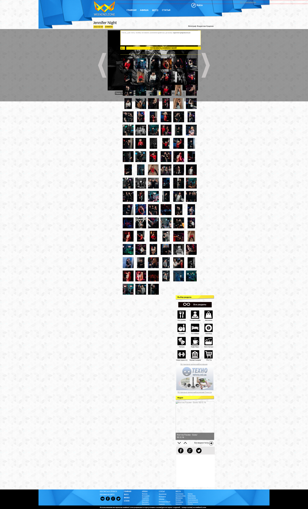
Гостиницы (179, 502)
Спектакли (145, 500)
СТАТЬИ (162, 491)
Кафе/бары (192, 496)
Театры (190, 494)
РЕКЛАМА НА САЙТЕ (107, 494)
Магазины (179, 498)
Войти (199, 5)
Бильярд (179, 504)
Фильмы (145, 494)
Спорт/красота (193, 500)
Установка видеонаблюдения (193, 364)
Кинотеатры (192, 498)
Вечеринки (145, 496)
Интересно (145, 504)
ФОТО (126, 494)
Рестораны (179, 494)
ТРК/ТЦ (190, 504)
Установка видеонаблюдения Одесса (194, 392)
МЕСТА (178, 491)
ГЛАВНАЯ (127, 491)
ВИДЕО (126, 497)
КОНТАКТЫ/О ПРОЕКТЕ (108, 491)
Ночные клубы (180, 496)
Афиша (144, 10)
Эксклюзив (162, 494)
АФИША (145, 491)
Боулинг (178, 500)
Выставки (145, 502)
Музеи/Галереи (193, 502)
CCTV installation (248, 2)
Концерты (145, 498)
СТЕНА (126, 501)
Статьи (166, 10)
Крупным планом (164, 501)
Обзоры (161, 499)
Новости (162, 504)
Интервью (162, 496)
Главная (131, 10)
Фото (155, 10)
